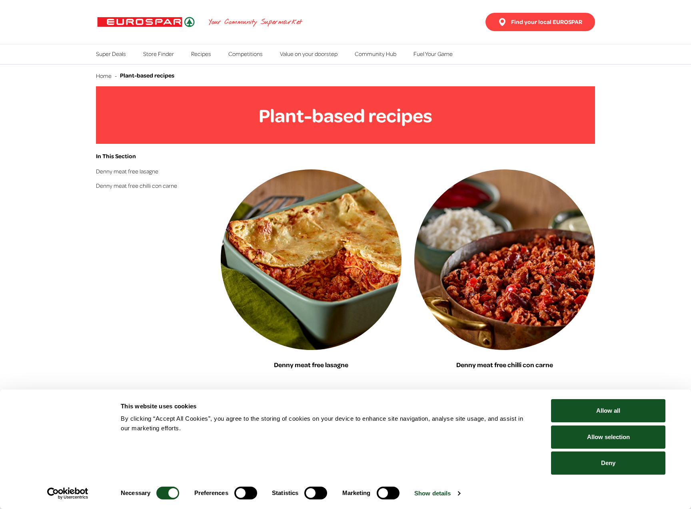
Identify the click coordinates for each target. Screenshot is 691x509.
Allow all (608, 410)
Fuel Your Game (433, 53)
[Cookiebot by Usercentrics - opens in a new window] (68, 493)
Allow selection (608, 436)
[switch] (245, 493)
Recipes (201, 53)
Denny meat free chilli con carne (136, 185)
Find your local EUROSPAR (546, 22)
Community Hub (375, 53)
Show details (432, 493)
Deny (608, 462)
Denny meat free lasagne (127, 171)
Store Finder (158, 53)
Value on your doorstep (309, 53)
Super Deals (111, 53)
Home (104, 75)
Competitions (245, 53)
